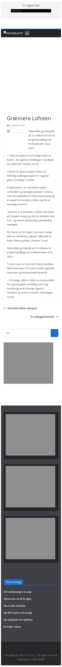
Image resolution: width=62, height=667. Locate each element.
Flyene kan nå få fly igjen (18, 598)
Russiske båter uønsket (22, 308)
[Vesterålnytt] (13, 33)
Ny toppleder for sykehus (18, 619)
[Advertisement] (31, 70)
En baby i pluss (12, 626)
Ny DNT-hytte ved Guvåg (18, 612)
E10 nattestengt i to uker (18, 591)
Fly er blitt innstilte (14, 605)
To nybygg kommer (42, 317)
